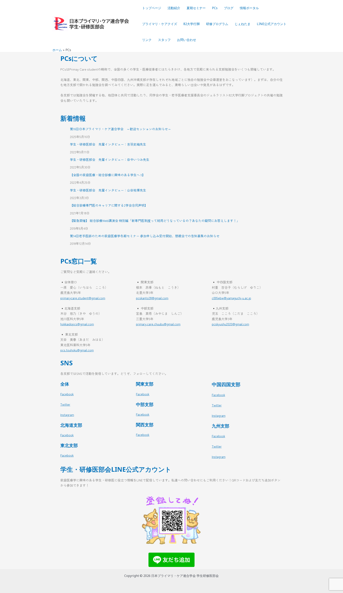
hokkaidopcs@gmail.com (77, 324)
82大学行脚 (191, 24)
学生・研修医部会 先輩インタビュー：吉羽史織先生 (108, 144)
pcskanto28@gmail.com (152, 298)
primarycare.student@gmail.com (82, 298)
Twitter (65, 404)
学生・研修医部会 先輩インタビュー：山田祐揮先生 (108, 190)
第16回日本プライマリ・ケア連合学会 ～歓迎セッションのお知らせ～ (120, 128)
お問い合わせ (186, 40)
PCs (215, 8)
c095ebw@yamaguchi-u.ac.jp (231, 298)
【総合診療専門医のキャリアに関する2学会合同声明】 (109, 205)
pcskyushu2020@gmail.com (230, 324)
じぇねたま (243, 24)
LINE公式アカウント (271, 24)
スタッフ (164, 40)
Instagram (67, 414)
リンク (147, 40)
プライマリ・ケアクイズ (159, 24)
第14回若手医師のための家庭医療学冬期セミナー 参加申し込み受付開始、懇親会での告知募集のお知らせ (145, 235)
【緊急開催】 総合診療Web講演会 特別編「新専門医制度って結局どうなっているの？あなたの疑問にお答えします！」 (155, 220)
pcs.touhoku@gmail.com (77, 350)
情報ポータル (249, 8)
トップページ (151, 8)
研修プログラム (217, 24)
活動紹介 (174, 8)
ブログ (228, 8)
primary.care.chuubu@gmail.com (158, 324)
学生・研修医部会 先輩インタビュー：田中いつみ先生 (109, 159)
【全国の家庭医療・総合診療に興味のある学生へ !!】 (107, 174)
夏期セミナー (196, 8)
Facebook (67, 394)
